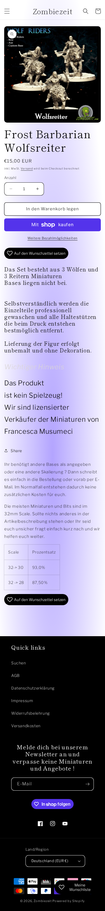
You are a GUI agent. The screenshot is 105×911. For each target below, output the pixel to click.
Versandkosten (26, 725)
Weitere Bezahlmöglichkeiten (52, 238)
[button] (7, 11)
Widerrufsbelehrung (30, 713)
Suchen (18, 662)
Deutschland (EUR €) (50, 860)
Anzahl (10, 177)
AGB (15, 675)
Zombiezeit (43, 901)
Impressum (22, 700)
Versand (27, 168)
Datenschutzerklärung (33, 688)
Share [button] (16, 450)
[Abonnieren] (87, 784)
